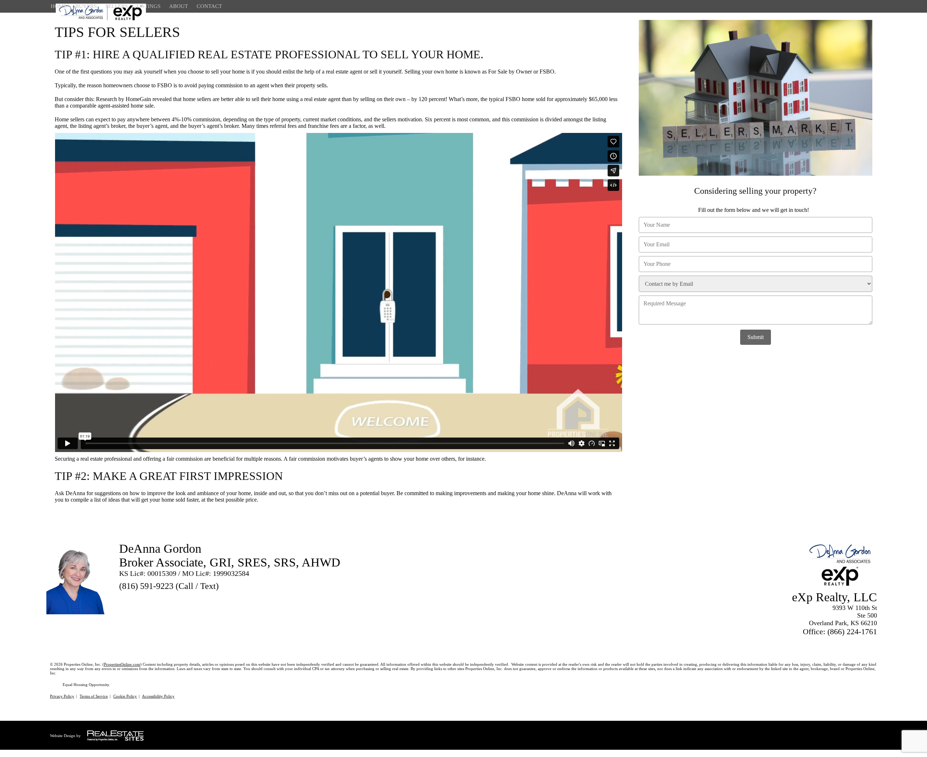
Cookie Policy (125, 696)
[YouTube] (163, 598)
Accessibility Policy (158, 696)
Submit (755, 337)
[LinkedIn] (150, 598)
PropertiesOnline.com (122, 664)
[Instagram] (176, 598)
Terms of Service (94, 696)
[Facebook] (137, 598)
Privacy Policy (62, 696)
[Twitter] (124, 598)
